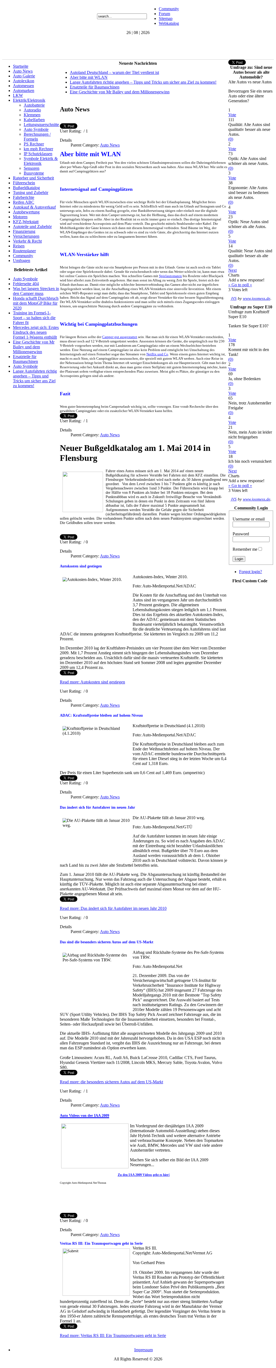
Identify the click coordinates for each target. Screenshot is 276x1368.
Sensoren (31, 168)
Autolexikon (23, 81)
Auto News (23, 71)
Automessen (23, 85)
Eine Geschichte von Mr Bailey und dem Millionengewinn (33, 347)
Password (241, 534)
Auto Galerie (24, 76)
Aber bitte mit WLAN (89, 77)
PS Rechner (34, 144)
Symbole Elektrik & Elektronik (41, 161)
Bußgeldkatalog (26, 187)
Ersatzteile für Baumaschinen (25, 359)
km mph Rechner (38, 149)
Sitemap (165, 18)
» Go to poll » (240, 285)
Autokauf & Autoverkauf (34, 207)
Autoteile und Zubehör (32, 226)
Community (169, 8)
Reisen (19, 246)
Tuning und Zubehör (30, 192)
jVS (234, 298)
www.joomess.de (256, 298)
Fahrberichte (23, 197)
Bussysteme (34, 173)
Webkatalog (169, 23)
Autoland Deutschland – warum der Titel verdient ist (114, 72)
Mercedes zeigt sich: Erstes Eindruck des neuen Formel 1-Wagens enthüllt (36, 332)
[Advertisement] (100, 47)
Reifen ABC (23, 202)
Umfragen (21, 260)
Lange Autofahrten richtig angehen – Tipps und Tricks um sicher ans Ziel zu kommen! (35, 378)
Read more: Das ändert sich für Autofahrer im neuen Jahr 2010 (113, 908)
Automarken (23, 90)
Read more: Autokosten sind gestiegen (92, 682)
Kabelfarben (34, 119)
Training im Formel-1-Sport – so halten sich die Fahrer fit (34, 318)
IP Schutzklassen (38, 153)
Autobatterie (34, 105)
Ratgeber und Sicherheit (33, 178)
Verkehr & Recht (27, 241)
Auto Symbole (36, 129)
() (230, 139)
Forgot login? (250, 571)
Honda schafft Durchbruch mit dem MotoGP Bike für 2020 (35, 303)
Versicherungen (26, 236)
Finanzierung (24, 231)
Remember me (245, 549)
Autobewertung (26, 212)
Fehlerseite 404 (26, 283)
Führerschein (24, 183)
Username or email (249, 519)
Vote (232, 115)
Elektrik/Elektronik (29, 100)
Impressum (143, 1349)
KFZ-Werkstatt (26, 221)
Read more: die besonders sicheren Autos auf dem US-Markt (111, 1082)
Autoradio (32, 110)
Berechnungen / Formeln (37, 136)
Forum (164, 13)
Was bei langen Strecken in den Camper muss (36, 291)
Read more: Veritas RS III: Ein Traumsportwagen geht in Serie (113, 1335)
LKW (18, 95)
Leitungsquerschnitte (41, 124)
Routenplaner (24, 251)
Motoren (20, 217)
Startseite (20, 66)
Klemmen (32, 115)
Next (232, 270)
